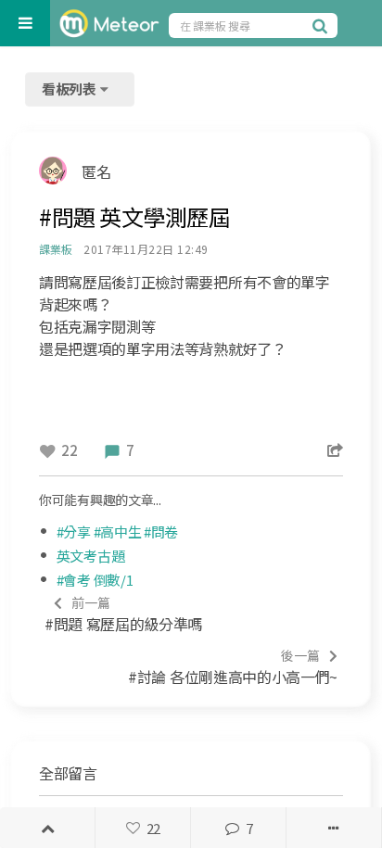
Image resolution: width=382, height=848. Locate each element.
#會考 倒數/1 (95, 580)
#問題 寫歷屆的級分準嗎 (123, 614)
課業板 (55, 249)
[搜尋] (322, 25)
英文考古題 (91, 555)
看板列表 (70, 88)
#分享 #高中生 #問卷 (117, 531)
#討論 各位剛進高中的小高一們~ (232, 667)
